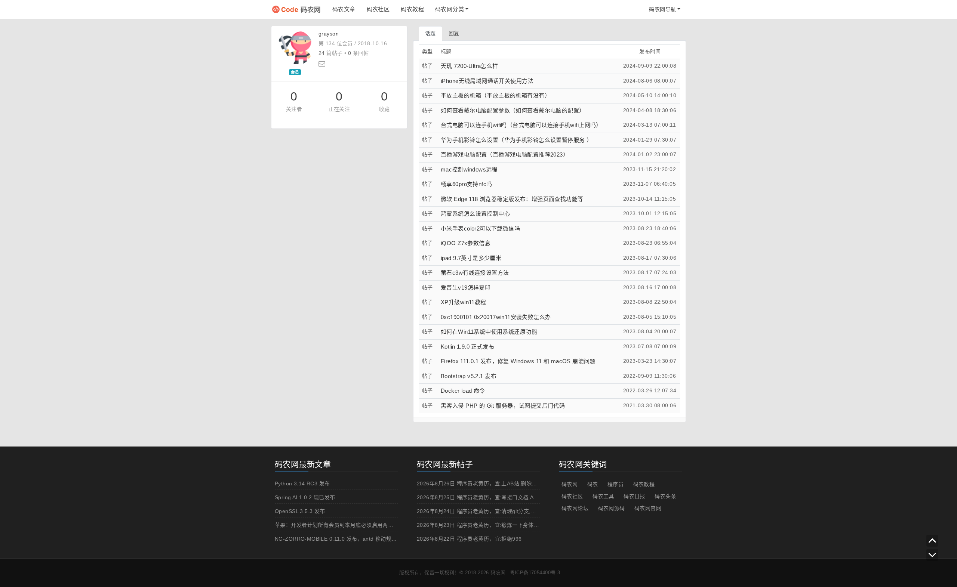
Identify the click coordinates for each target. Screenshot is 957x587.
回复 (454, 33)
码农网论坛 (574, 508)
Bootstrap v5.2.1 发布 (468, 376)
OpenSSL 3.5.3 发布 (300, 511)
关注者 (294, 109)
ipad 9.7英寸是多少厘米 (471, 258)
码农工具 (603, 496)
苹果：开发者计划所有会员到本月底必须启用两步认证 (339, 525)
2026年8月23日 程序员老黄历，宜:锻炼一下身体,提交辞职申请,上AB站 (502, 525)
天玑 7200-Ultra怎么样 (469, 66)
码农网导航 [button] (662, 9)
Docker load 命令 (463, 390)
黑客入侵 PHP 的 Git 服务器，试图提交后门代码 (503, 405)
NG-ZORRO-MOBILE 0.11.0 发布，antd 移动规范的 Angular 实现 (355, 539)
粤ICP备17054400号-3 (535, 572)
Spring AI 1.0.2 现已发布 (305, 497)
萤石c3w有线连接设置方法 (475, 272)
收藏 (384, 109)
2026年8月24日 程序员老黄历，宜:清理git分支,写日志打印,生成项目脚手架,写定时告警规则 (527, 511)
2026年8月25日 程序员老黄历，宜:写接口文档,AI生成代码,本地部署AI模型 (506, 497)
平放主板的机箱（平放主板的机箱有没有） (495, 95)
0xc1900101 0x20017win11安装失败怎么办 (496, 317)
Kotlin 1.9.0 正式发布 (467, 346)
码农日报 (634, 496)
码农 (592, 484)
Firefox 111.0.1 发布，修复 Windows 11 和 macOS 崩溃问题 (518, 361)
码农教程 (412, 9)
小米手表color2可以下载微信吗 (480, 228)
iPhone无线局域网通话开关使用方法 (487, 81)
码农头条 (665, 496)
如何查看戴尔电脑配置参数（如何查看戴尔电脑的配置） (513, 110)
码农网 (301, 9)
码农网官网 (647, 508)
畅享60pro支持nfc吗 (466, 184)
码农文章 (344, 9)
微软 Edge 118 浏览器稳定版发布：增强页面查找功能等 (512, 199)
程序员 (615, 484)
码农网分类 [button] (449, 9)
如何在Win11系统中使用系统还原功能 (489, 331)
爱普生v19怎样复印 (465, 287)
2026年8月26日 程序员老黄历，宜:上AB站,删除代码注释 (485, 483)
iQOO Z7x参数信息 (465, 243)
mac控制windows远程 (469, 169)
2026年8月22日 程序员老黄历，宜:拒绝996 (469, 539)
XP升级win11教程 (463, 302)
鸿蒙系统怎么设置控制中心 (475, 213)
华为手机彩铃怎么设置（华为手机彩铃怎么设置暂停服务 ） (516, 140)
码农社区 (378, 9)
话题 (430, 33)
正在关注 (339, 109)
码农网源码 (611, 508)
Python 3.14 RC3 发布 (302, 483)
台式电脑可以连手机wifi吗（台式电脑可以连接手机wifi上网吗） (521, 125)
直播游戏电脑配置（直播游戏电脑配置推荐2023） (505, 154)
